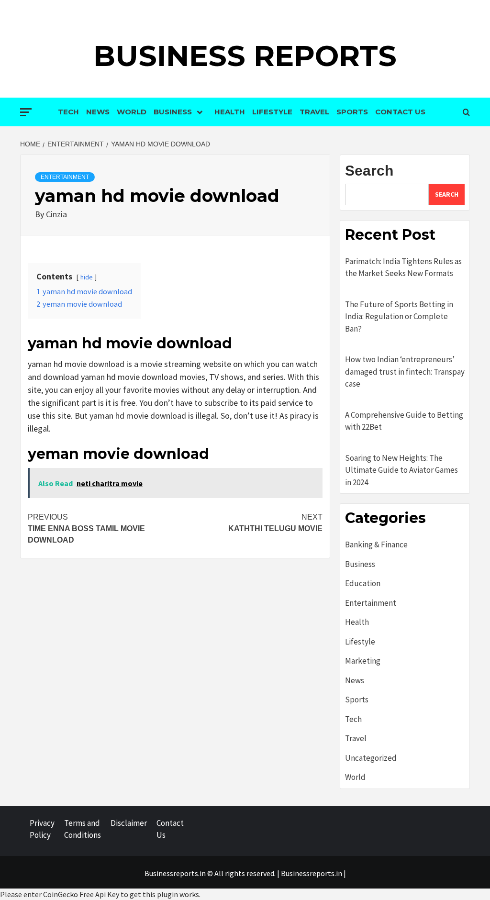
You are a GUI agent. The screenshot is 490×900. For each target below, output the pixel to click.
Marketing (362, 661)
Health (229, 111)
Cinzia (56, 214)
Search (369, 170)
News (98, 111)
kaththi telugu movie (275, 523)
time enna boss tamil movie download (86, 528)
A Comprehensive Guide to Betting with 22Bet (404, 421)
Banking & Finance (376, 544)
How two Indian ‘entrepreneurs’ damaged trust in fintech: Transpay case (405, 371)
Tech (68, 111)
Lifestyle (272, 111)
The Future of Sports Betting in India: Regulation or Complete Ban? (399, 316)
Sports (352, 111)
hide (86, 277)
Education (362, 583)
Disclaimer (129, 823)
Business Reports (245, 55)
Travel (314, 111)
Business (173, 111)
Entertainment (65, 177)
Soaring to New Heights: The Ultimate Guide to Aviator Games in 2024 (401, 470)
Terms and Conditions (82, 829)
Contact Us (400, 111)
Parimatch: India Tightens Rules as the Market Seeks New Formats (403, 267)
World (131, 111)
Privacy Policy (42, 829)
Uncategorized (371, 758)
